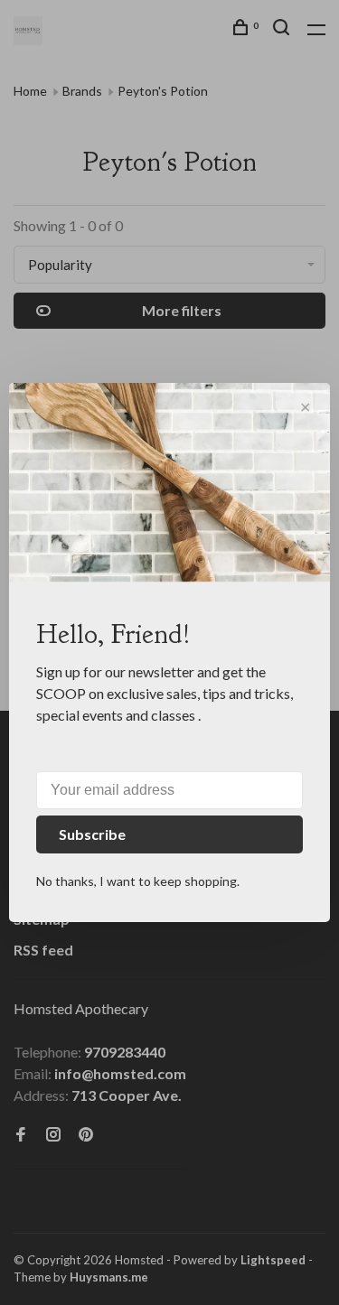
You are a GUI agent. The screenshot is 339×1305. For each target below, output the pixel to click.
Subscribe (92, 834)
